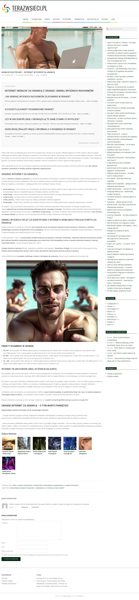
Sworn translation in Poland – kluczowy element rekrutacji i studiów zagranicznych (121, 45)
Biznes (109, 311)
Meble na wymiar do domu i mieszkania (121, 220)
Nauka (109, 306)
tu (87, 256)
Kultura (110, 314)
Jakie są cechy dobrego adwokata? (119, 265)
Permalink (24, 507)
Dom (109, 325)
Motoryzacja (111, 319)
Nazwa (3, 543)
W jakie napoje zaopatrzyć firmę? (119, 291)
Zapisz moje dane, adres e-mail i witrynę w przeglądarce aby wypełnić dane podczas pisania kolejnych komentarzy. (36, 555)
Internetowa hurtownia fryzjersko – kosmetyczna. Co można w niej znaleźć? (37, 488)
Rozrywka (30, 75)
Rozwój (109, 322)
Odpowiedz (35, 507)
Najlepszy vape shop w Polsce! (118, 150)
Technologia (22, 75)
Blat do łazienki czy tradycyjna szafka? (121, 223)
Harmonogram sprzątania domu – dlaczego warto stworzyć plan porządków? (119, 238)
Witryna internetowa (7, 551)
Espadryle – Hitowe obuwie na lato (119, 202)
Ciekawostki (111, 304)
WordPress (80, 596)
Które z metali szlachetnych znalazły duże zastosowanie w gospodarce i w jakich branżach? (46, 485)
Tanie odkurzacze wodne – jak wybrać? (121, 278)
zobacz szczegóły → (83, 114)
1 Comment (43, 75)
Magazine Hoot (67, 596)
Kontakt (4, 578)
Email (3, 547)
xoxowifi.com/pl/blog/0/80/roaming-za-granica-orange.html (66, 400)
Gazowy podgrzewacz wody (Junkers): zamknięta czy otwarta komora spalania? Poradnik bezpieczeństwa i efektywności (122, 53)
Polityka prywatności (9, 583)
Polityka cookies (7, 581)
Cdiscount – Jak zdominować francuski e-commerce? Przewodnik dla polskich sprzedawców (122, 71)
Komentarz (5, 523)
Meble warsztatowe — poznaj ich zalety (121, 189)
